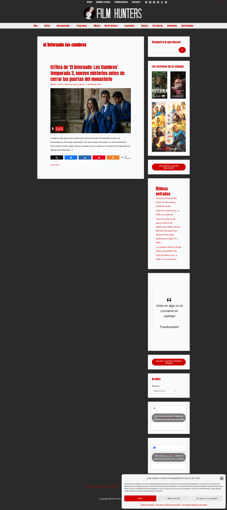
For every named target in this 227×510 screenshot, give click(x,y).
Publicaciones (121, 2)
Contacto (136, 2)
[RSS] (166, 2)
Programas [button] (82, 25)
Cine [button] (35, 25)
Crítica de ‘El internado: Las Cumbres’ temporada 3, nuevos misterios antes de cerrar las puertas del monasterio (87, 73)
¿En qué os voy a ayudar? (207, 498)
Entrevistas (158, 25)
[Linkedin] (158, 2)
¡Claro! (140, 498)
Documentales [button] (63, 25)
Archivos (155, 386)
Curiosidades (187, 25)
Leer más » (55, 164)
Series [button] (47, 25)
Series (81, 84)
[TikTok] (162, 2)
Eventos (144, 25)
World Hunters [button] (111, 25)
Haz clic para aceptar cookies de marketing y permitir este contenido (169, 417)
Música (97, 25)
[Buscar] (182, 50)
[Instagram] (150, 2)
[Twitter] (146, 2)
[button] (221, 478)
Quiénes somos (103, 2)
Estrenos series (71, 84)
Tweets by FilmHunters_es (169, 417)
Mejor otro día (174, 498)
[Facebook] (154, 2)
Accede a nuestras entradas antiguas (169, 362)
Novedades (172, 25)
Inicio (89, 2)
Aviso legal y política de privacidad (168, 505)
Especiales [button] (129, 25)
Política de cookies (147, 505)
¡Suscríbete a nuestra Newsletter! (169, 167)
